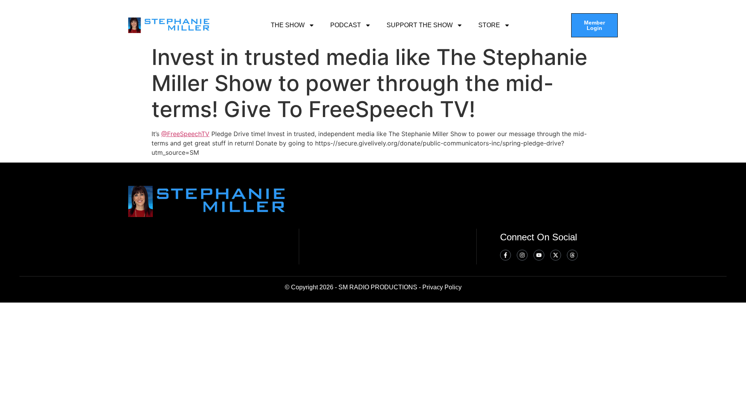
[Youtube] (538, 255)
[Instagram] (522, 255)
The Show (288, 25)
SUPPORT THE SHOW (420, 25)
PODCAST (345, 25)
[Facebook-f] (505, 255)
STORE (489, 25)
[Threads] (572, 255)
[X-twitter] (555, 255)
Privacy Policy (442, 287)
